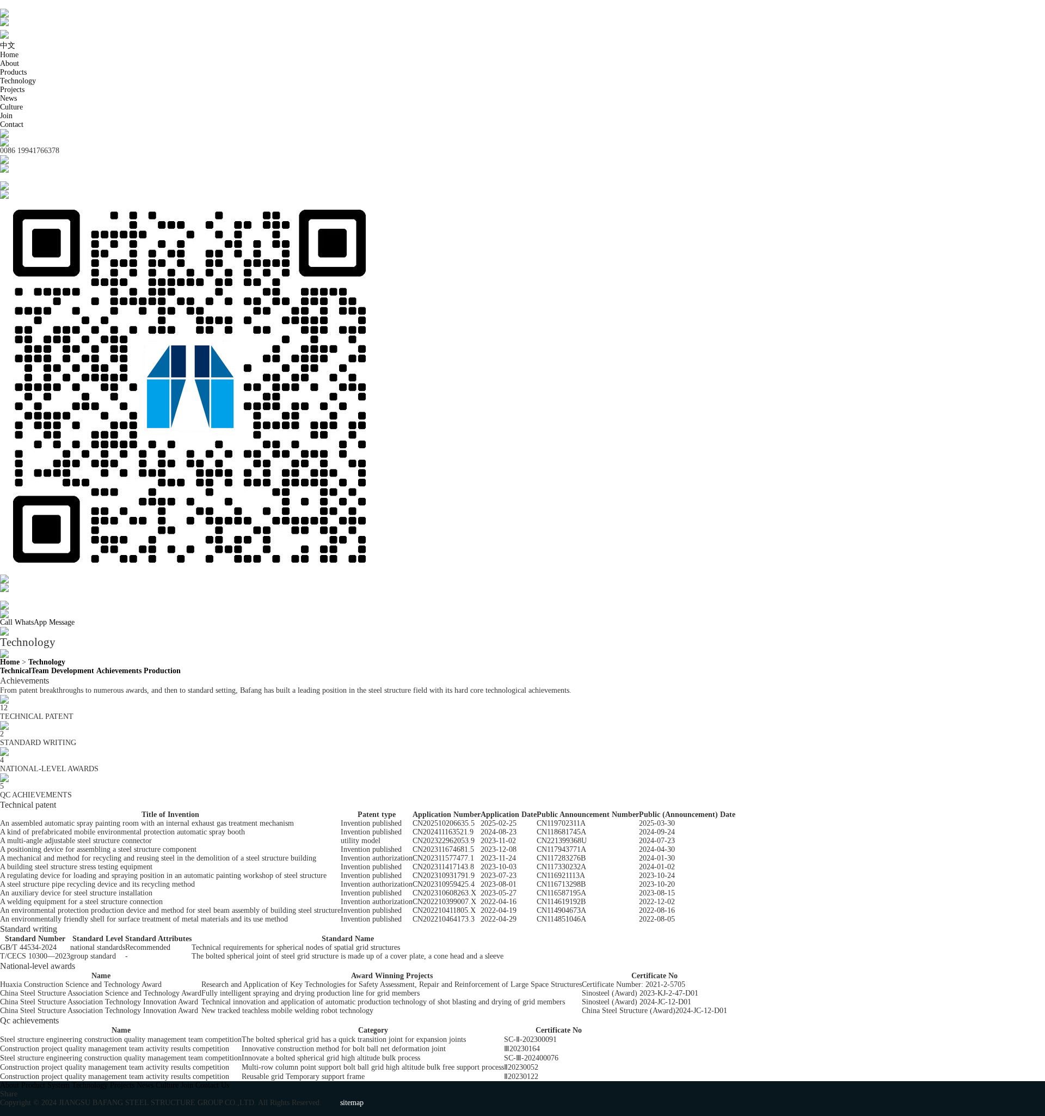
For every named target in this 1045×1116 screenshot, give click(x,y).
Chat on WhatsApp (29, 596)
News (8, 98)
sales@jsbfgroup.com (33, 177)
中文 (7, 45)
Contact (11, 124)
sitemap (352, 1103)
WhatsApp (31, 622)
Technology (18, 81)
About (9, 63)
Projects (12, 90)
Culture (11, 107)
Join (6, 116)
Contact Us (212, 1085)
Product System (45, 1085)
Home (9, 55)
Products (13, 72)
